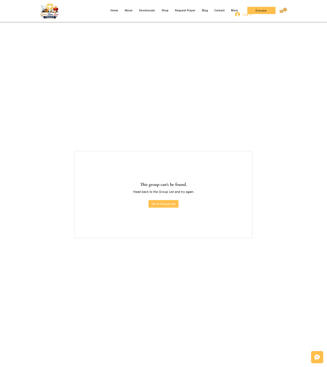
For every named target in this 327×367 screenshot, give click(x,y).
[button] (283, 10)
